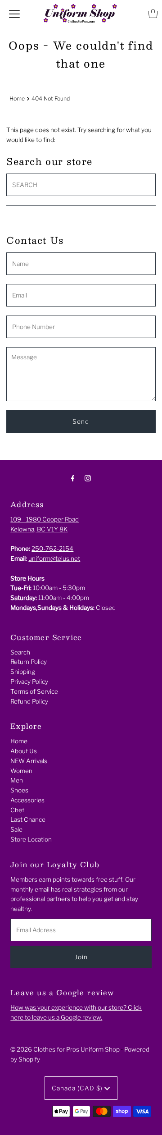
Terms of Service (34, 691)
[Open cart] (153, 13)
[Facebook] (73, 478)
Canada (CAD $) (78, 1088)
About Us (23, 751)
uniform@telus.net (54, 558)
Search (20, 652)
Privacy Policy (29, 681)
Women (21, 770)
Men (16, 780)
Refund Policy (29, 701)
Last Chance (27, 819)
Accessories (27, 800)
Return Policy (28, 661)
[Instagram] (88, 478)
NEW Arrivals (28, 760)
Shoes (19, 790)
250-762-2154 (52, 548)
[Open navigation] (14, 13)
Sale (16, 829)
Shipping (22, 671)
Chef (17, 810)
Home (17, 98)
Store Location (31, 839)
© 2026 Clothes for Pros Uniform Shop (65, 1049)
